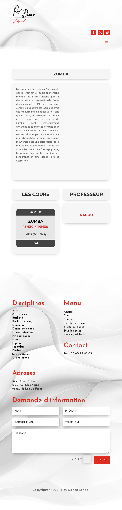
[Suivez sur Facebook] (93, 32)
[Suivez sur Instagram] (107, 32)
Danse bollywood (23, 328)
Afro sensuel (20, 314)
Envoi (101, 460)
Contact (69, 319)
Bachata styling (22, 321)
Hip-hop (17, 343)
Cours (67, 315)
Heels (16, 339)
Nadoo (86, 215)
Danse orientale (22, 332)
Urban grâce (20, 357)
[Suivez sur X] (100, 32)
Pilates (16, 350)
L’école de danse (74, 323)
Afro (15, 310)
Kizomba (18, 346)
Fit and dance (21, 336)
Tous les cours (72, 330)
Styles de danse (74, 327)
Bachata (17, 317)
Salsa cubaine (21, 354)
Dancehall (18, 325)
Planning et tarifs (75, 334)
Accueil (68, 312)
